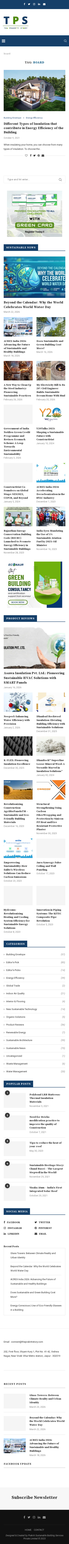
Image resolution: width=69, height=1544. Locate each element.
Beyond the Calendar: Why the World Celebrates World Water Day (33, 304)
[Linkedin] (39, 4)
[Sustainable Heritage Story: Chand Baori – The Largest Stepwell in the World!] (15, 1171)
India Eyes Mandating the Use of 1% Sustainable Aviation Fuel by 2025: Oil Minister (49, 538)
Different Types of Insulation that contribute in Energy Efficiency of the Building (33, 128)
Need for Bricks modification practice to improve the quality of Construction (44, 1122)
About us (8, 1365)
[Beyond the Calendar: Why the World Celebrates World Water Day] (34, 277)
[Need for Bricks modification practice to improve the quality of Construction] (15, 1122)
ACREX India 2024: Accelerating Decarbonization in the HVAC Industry (50, 492)
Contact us (9, 1374)
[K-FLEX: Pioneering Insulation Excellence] (18, 746)
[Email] (44, 4)
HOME (28, 1529)
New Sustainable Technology (35, 1009)
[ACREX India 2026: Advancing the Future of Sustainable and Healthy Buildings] (18, 327)
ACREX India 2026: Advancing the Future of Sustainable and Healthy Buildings (17, 346)
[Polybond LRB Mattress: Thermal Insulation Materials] (15, 1100)
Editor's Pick (35, 962)
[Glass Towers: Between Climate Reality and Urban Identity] (15, 1401)
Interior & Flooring (35, 1001)
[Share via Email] (43, 155)
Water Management (35, 1071)
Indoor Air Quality (35, 993)
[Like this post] (26, 155)
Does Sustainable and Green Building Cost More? (49, 344)
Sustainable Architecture (35, 1040)
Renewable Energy (35, 1032)
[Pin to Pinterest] (39, 155)
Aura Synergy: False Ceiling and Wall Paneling (48, 866)
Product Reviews (35, 1024)
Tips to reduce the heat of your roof (45, 1144)
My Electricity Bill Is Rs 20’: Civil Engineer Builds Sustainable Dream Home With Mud (50, 390)
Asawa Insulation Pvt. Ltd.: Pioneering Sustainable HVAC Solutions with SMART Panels (34, 678)
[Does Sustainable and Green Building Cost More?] (50, 327)
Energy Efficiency (34, 118)
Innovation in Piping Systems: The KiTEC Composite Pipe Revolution (48, 915)
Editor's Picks (35, 970)
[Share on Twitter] (34, 155)
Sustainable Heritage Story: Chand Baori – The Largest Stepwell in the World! (46, 1169)
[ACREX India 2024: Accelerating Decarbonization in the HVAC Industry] (50, 472)
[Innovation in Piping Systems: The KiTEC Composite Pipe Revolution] (50, 895)
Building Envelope (12, 118)
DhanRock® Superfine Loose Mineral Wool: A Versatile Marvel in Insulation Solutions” (50, 766)
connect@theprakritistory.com (27, 1341)
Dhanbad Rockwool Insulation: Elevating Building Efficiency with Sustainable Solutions (50, 722)
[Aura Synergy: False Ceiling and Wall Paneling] (50, 848)
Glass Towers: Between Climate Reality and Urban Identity (45, 1399)
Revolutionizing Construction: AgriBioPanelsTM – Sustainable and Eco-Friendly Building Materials (17, 813)
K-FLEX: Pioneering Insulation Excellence (17, 762)
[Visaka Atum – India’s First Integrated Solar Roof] (15, 1193)
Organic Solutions (35, 1017)
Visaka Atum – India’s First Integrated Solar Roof (45, 1189)
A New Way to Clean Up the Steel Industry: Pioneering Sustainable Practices (17, 390)
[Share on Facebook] (30, 155)
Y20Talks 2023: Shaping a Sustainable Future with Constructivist (50, 434)
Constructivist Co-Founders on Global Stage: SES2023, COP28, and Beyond (16, 492)
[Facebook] (24, 4)
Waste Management (35, 1063)
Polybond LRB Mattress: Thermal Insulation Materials (44, 1098)
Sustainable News (35, 1048)
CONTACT (39, 1529)
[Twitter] (29, 4)
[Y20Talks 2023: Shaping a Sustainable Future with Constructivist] (50, 414)
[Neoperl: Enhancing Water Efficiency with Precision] (18, 702)
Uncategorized (35, 1056)
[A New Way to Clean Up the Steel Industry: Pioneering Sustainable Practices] (18, 370)
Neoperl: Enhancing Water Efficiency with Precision (17, 720)
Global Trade (35, 985)
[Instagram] (34, 4)
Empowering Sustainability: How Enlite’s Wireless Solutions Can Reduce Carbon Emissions (17, 870)
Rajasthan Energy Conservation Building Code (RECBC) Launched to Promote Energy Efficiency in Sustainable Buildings (17, 540)
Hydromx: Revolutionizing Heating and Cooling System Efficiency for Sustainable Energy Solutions (17, 919)
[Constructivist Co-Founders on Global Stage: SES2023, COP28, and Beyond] (18, 472)
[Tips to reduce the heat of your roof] (15, 1148)
